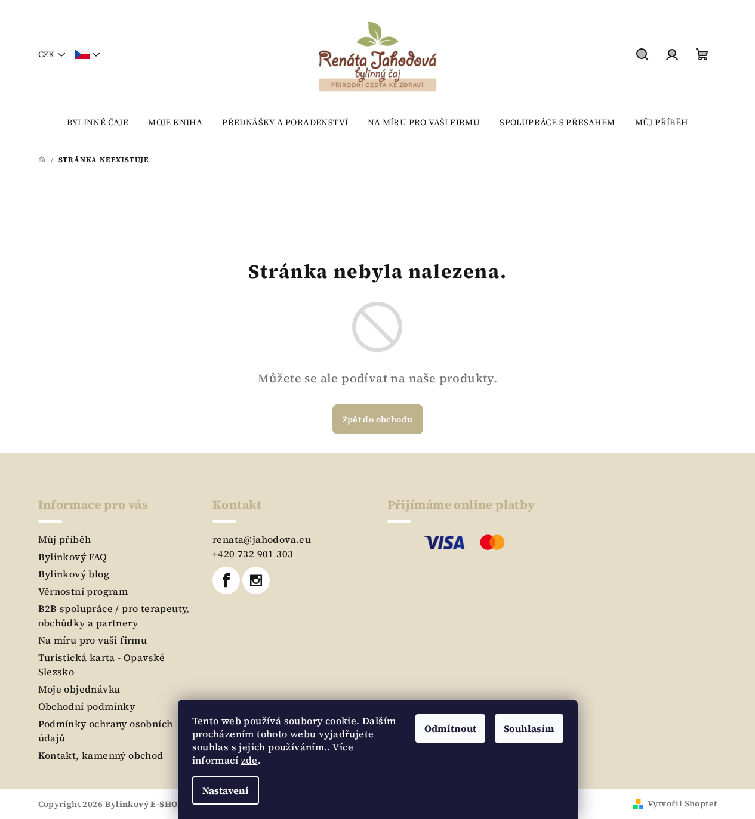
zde (249, 760)
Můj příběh (64, 539)
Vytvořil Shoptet (682, 803)
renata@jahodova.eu (261, 539)
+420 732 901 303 (252, 553)
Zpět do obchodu (378, 419)
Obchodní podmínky (86, 706)
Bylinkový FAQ (72, 556)
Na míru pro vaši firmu (92, 640)
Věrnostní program (83, 591)
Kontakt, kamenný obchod (101, 755)
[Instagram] (256, 580)
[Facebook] (226, 580)
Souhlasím (529, 728)
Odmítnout (450, 728)
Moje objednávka (79, 689)
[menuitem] (97, 122)
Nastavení (225, 790)
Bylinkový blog (74, 573)
